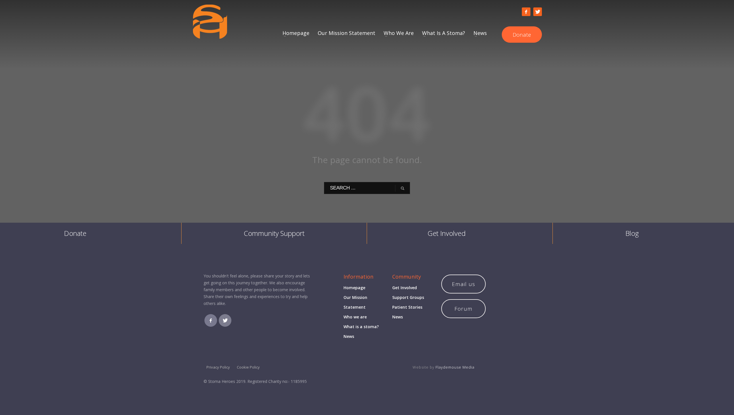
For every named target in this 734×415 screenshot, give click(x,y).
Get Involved (446, 233)
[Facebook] (526, 11)
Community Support (274, 233)
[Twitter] (537, 11)
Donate (75, 233)
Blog (632, 233)
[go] (402, 188)
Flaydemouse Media (455, 367)
